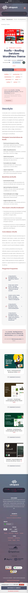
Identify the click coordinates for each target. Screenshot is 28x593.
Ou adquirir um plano (14, 591)
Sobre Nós (11, 533)
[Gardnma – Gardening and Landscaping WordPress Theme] (14, 423)
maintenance (7, 77)
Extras (18, 540)
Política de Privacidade (13, 580)
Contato (21, 533)
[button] (23, 62)
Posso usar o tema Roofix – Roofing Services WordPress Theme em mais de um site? (13, 287)
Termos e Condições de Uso (11, 582)
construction (16, 74)
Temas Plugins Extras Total (14, 490)
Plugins (14, 540)
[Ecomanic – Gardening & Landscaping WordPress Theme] (14, 393)
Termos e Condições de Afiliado (14, 517)
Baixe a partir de (14, 333)
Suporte (16, 533)
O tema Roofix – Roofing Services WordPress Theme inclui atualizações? (13, 306)
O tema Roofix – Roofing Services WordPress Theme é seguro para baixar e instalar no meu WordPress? (13, 316)
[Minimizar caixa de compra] (26, 585)
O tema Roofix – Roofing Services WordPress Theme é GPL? (13, 278)
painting (18, 77)
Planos (5, 533)
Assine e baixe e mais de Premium (13, 91)
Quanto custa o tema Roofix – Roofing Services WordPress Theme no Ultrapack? (14, 297)
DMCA (21, 582)
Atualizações (10, 538)
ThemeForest (9, 19)
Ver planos (8, 100)
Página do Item (20, 69)
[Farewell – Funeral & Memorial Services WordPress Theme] (14, 453)
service (15, 82)
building (6, 74)
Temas (3, 19)
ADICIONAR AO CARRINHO (14, 588)
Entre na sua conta (16, 339)
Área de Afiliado (13, 515)
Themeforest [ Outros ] (15, 47)
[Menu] (25, 8)
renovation (8, 79)
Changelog (17, 538)
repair (16, 79)
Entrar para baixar (8, 69)
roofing (8, 82)
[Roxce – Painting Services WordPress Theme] (14, 364)
